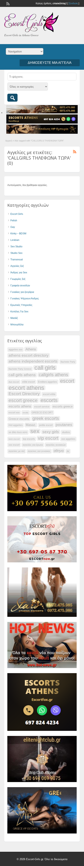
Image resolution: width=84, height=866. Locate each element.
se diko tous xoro (18, 432)
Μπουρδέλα (16, 324)
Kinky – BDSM (18, 233)
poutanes (64, 425)
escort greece (23, 400)
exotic (26, 412)
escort (67, 380)
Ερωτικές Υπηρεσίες (21, 305)
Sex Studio (16, 246)
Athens (30, 349)
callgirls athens (53, 374)
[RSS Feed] (7, 3)
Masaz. (31, 425)
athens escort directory (29, 355)
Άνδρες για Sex (18, 272)
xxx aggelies (68, 439)
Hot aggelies (16, 425)
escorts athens (20, 406)
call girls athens (22, 375)
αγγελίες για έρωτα (33, 444)
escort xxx (14, 412)
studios (66, 432)
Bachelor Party (68, 362)
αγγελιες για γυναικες (39, 451)
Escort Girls (16, 214)
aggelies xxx (15, 349)
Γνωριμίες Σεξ (17, 279)
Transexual (16, 259)
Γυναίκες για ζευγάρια (22, 292)
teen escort (14, 439)
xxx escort (14, 444)
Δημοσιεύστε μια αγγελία (50, 62)
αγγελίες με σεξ (17, 451)
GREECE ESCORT (42, 412)
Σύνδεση (73, 3)
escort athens (26, 387)
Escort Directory (24, 393)
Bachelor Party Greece (20, 369)
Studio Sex (16, 253)
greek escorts (45, 418)
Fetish (13, 220)
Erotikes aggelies (47, 381)
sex (34, 431)
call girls (45, 367)
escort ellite (49, 394)
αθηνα (59, 451)
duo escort (14, 382)
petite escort (46, 425)
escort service (42, 406)
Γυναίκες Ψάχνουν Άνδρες (24, 298)
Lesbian (14, 240)
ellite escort (28, 381)
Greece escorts (19, 419)
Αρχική (8, 140)
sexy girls (50, 432)
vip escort (48, 438)
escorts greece (63, 406)
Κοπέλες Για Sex (19, 311)
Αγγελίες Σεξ (17, 266)
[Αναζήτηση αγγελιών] (12, 98)
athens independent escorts (33, 361)
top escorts (29, 439)
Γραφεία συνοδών (20, 285)
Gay (12, 227)
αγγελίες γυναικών (56, 444)
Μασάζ (14, 318)
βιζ (68, 451)
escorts (49, 400)
